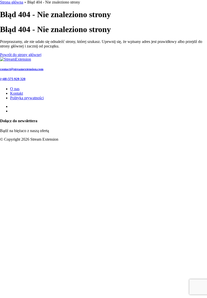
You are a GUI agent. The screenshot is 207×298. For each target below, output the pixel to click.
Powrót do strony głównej (20, 55)
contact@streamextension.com (21, 69)
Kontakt (16, 93)
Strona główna (11, 2)
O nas (14, 89)
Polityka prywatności (27, 98)
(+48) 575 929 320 (12, 79)
